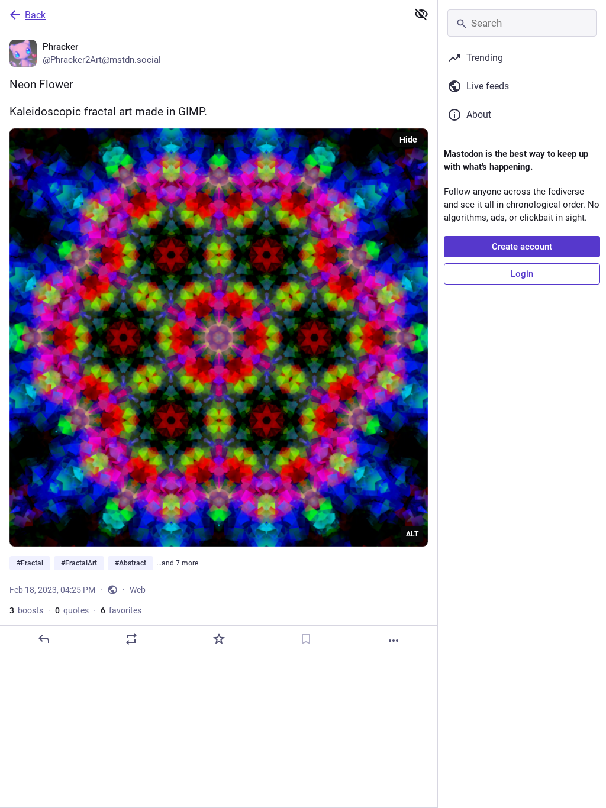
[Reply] (44, 639)
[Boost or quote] (131, 639)
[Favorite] (219, 639)
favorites (121, 610)
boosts (26, 610)
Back (35, 15)
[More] (393, 641)
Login (522, 274)
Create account (522, 246)
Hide (408, 139)
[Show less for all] (421, 14)
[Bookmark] (306, 639)
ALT (412, 534)
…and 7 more (177, 563)
